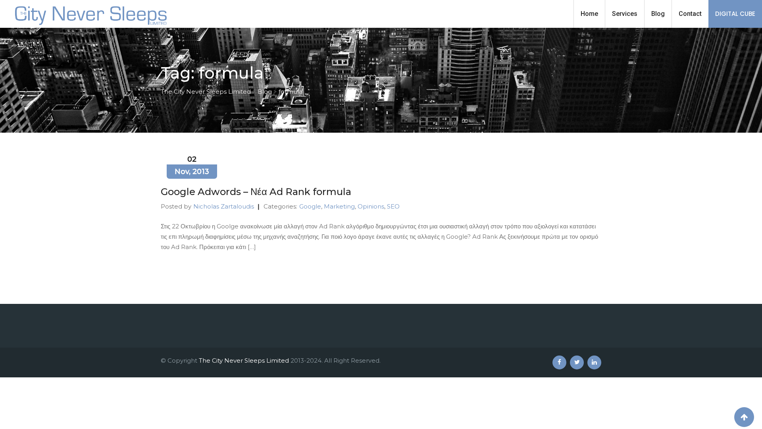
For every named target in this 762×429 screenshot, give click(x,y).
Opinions (371, 206)
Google (310, 206)
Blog (658, 13)
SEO (393, 206)
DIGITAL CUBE (735, 14)
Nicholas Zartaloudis (223, 206)
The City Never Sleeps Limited (244, 360)
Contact (690, 13)
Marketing (339, 206)
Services (624, 13)
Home (589, 13)
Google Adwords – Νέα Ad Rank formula (256, 191)
